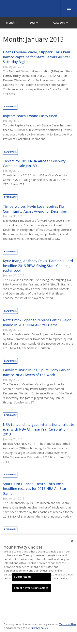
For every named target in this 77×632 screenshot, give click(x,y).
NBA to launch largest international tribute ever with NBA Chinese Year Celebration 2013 (38, 429)
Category (59, 22)
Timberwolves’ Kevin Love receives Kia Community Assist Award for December (35, 209)
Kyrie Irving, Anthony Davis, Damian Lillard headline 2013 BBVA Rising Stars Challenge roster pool (38, 265)
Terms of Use (67, 624)
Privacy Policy (39, 628)
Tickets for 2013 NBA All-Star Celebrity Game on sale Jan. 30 (34, 163)
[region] (38, 583)
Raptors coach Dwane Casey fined (30, 115)
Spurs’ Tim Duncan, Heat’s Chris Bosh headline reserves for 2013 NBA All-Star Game (34, 488)
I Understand (22, 576)
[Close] (72, 541)
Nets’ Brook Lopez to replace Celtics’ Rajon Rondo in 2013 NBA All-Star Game (37, 322)
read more (10, 106)
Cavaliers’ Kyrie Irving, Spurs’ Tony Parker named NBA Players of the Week (36, 372)
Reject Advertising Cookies (31, 588)
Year (33, 22)
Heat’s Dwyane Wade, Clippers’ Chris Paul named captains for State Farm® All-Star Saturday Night (36, 57)
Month (10, 22)
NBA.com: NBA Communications (29, 7)
